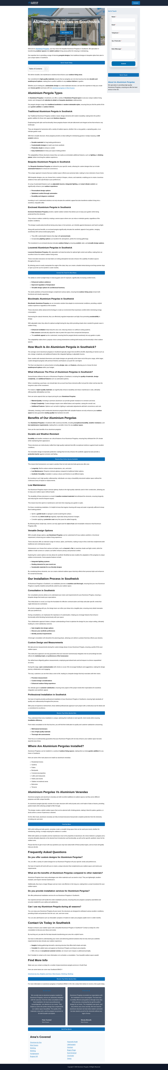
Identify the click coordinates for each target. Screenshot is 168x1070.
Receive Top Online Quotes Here (66, 713)
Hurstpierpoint (34, 1053)
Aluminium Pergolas (42, 48)
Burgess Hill (34, 1056)
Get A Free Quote (66, 1029)
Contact (136, 3)
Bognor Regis (71, 1050)
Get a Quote (65, 32)
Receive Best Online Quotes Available (66, 459)
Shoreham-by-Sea (33, 974)
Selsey (69, 1058)
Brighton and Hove (46, 974)
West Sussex (56, 974)
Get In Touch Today (66, 62)
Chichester (70, 1055)
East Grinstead (71, 1053)
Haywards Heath (72, 1041)
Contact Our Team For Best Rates (66, 272)
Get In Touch (123, 75)
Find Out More (66, 824)
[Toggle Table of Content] (45, 69)
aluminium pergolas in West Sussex (63, 88)
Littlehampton (71, 1044)
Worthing (64, 974)
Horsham (70, 1047)
